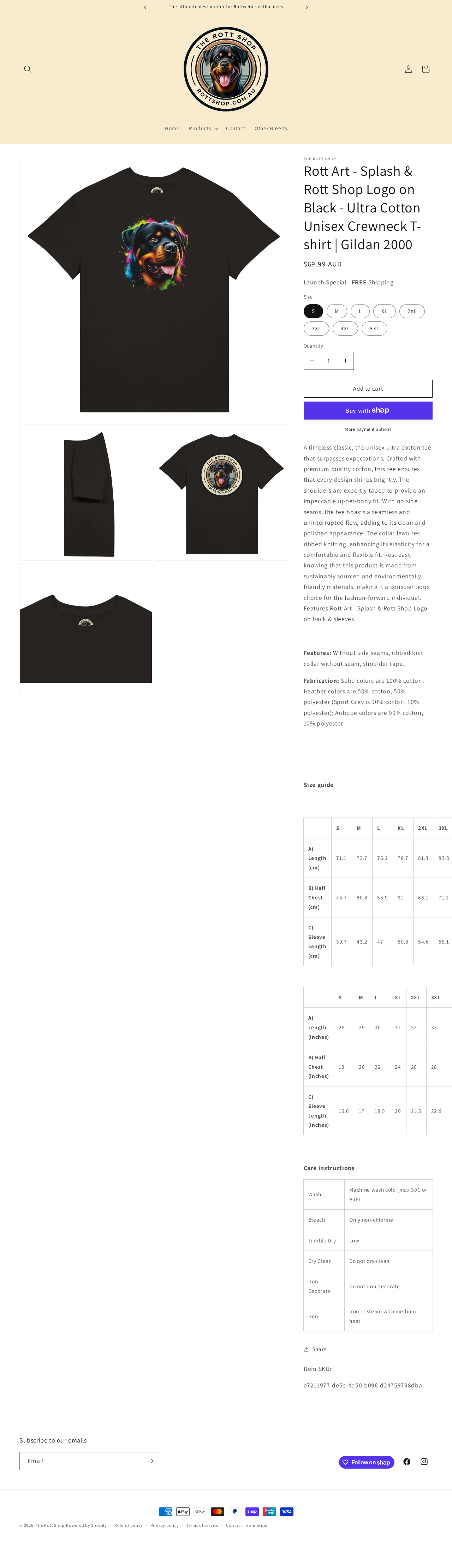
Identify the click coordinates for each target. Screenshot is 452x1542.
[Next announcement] (307, 7)
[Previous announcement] (145, 7)
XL (384, 310)
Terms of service (202, 1525)
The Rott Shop (50, 1525)
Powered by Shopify (86, 1525)
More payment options (368, 429)
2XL (412, 310)
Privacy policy (164, 1525)
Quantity (313, 345)
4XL (345, 328)
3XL (316, 328)
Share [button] (320, 1349)
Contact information (247, 1525)
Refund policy (128, 1525)
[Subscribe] (150, 1461)
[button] (27, 69)
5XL (374, 328)
